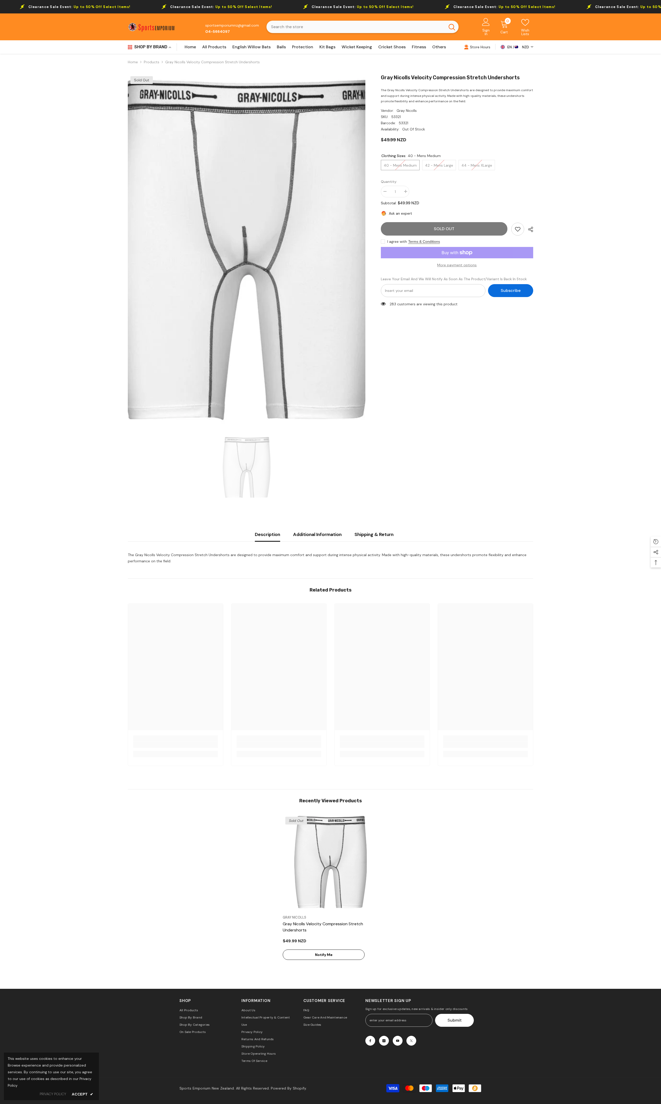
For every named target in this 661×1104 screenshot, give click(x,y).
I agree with (397, 241)
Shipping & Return (374, 534)
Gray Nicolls (407, 110)
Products (151, 62)
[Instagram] (384, 1041)
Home (133, 62)
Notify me (324, 954)
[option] (246, 249)
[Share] (528, 229)
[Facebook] (370, 1041)
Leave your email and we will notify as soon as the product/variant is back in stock (454, 279)
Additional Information (317, 534)
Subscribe (511, 290)
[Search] (362, 27)
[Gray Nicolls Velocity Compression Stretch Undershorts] (330, 862)
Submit (454, 1020)
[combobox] (355, 27)
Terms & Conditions (424, 241)
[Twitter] (411, 1041)
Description (267, 534)
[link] (517, 229)
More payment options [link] (457, 265)
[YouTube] (398, 1041)
